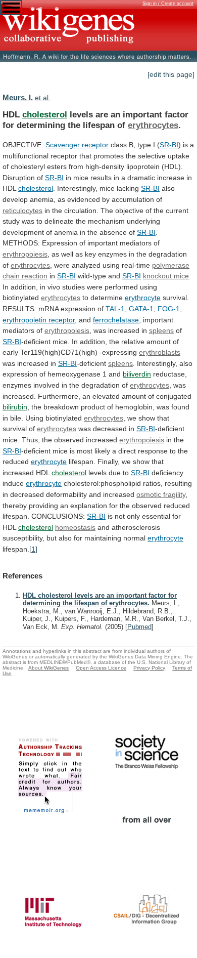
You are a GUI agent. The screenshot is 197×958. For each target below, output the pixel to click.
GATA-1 (141, 309)
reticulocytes (22, 210)
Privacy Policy (149, 668)
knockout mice (166, 276)
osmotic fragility (160, 494)
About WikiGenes (48, 668)
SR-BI (169, 145)
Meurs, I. (18, 97)
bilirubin (15, 407)
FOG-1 (169, 309)
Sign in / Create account (167, 3)
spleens (161, 330)
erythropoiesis (25, 254)
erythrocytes (153, 125)
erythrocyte (143, 298)
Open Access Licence (101, 668)
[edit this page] (170, 74)
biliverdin (137, 374)
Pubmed (139, 627)
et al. (43, 98)
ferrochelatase (116, 320)
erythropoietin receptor (39, 320)
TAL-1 (115, 309)
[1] (33, 549)
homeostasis (75, 527)
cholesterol (44, 114)
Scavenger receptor (77, 145)
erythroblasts (159, 352)
